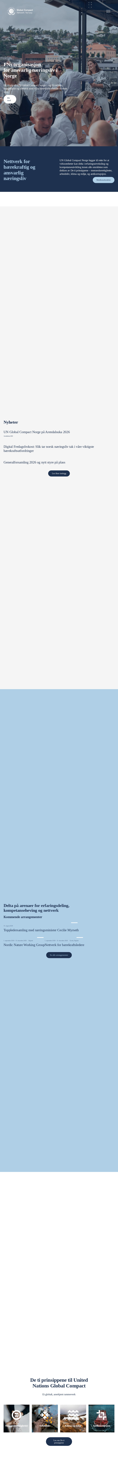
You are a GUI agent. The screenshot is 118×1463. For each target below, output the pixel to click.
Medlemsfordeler (103, 180)
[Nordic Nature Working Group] (24, 937)
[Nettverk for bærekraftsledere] (64, 937)
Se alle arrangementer (59, 955)
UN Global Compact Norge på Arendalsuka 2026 (37, 432)
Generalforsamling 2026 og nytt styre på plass (34, 462)
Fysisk (72, 940)
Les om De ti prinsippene (58, 1441)
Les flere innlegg (59, 473)
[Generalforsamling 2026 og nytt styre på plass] (34, 458)
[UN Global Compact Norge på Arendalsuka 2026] (37, 427)
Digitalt (30, 940)
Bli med (9, 99)
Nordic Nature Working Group (24, 945)
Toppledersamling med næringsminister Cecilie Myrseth (41, 930)
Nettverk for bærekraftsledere (64, 945)
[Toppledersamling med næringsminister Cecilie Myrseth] (41, 922)
